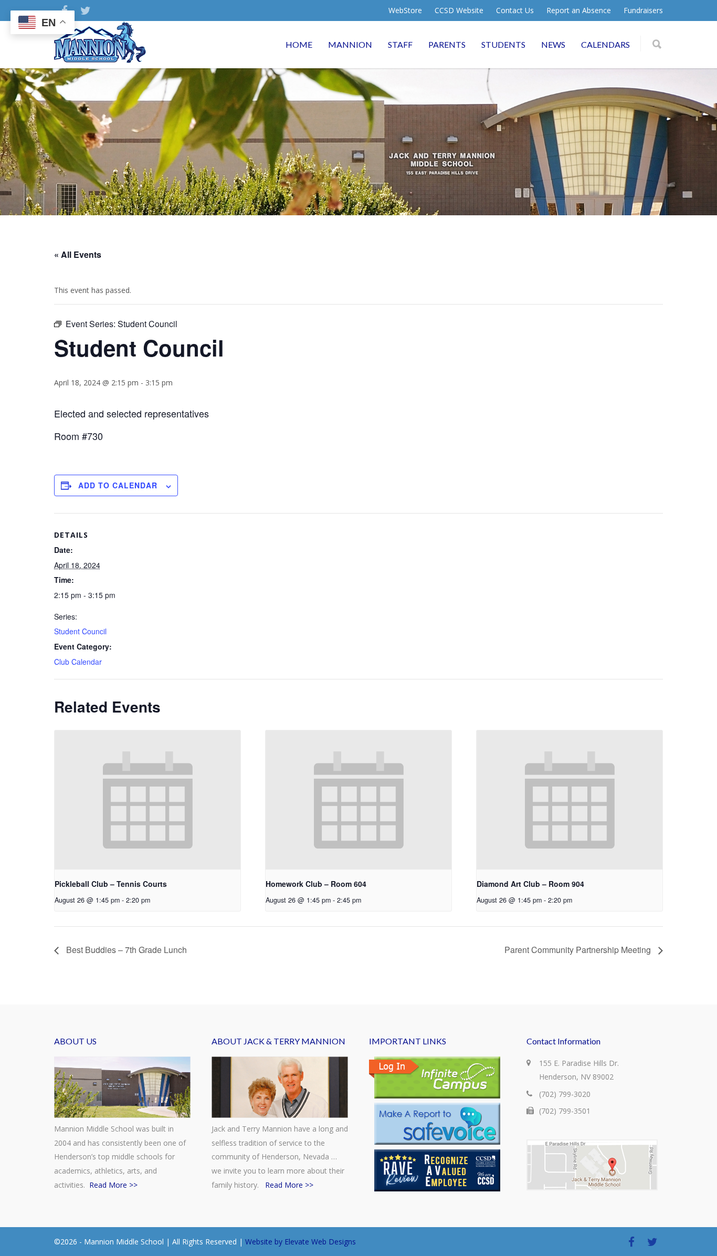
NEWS (553, 44)
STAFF (400, 44)
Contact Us (515, 10)
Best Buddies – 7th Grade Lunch (125, 950)
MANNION (350, 44)
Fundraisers (643, 10)
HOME (299, 44)
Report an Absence (578, 10)
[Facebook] (631, 1241)
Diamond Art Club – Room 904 (530, 883)
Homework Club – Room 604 (316, 883)
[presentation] (147, 800)
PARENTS (447, 44)
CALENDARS (605, 44)
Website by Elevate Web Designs (300, 1242)
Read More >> (113, 1185)
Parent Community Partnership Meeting (578, 950)
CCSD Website (459, 10)
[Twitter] (85, 10)
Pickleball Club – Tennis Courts (111, 883)
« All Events (77, 254)
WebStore (405, 10)
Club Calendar (78, 661)
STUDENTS (503, 44)
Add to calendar (117, 485)
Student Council (80, 631)
